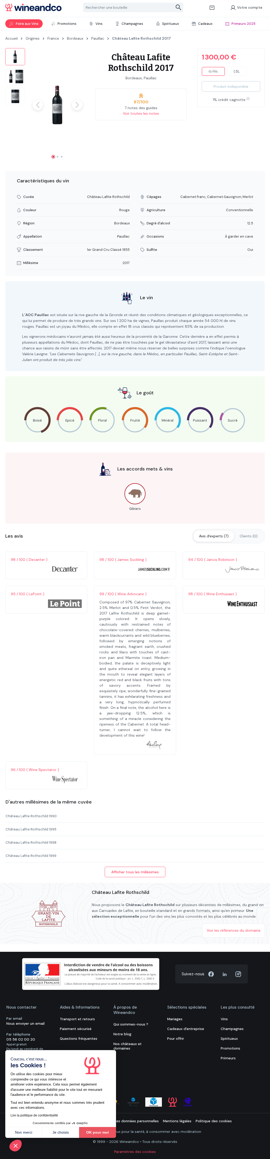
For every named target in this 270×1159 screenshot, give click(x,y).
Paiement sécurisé (75, 1029)
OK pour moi (97, 1132)
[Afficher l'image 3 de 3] (61, 157)
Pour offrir (175, 1038)
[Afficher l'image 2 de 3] (57, 157)
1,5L (237, 71)
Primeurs (228, 1058)
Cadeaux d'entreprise (185, 1029)
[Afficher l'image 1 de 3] (53, 157)
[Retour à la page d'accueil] (33, 7)
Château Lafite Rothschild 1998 (31, 842)
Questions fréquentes (78, 1038)
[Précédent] (37, 105)
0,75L (217, 72)
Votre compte (249, 7)
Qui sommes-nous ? (130, 1024)
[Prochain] (77, 105)
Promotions (230, 1048)
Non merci (23, 1132)
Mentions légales (177, 1121)
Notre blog (122, 1034)
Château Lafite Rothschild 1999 (31, 855)
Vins (224, 1019)
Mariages (174, 1019)
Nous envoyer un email (25, 1023)
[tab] (214, 536)
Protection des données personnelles (127, 1121)
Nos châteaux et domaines (127, 1046)
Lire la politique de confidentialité (34, 1115)
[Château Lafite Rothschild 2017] (57, 105)
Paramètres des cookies (135, 1151)
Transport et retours (77, 1019)
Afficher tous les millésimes (135, 872)
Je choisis (60, 1132)
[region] (45, 105)
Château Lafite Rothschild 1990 (31, 816)
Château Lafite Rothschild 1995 (31, 829)
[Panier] (211, 7)
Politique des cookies (214, 1121)
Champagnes (232, 1029)
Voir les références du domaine (234, 930)
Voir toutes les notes (141, 113)
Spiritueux (229, 1038)
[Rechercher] (178, 7)
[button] (15, 1145)
